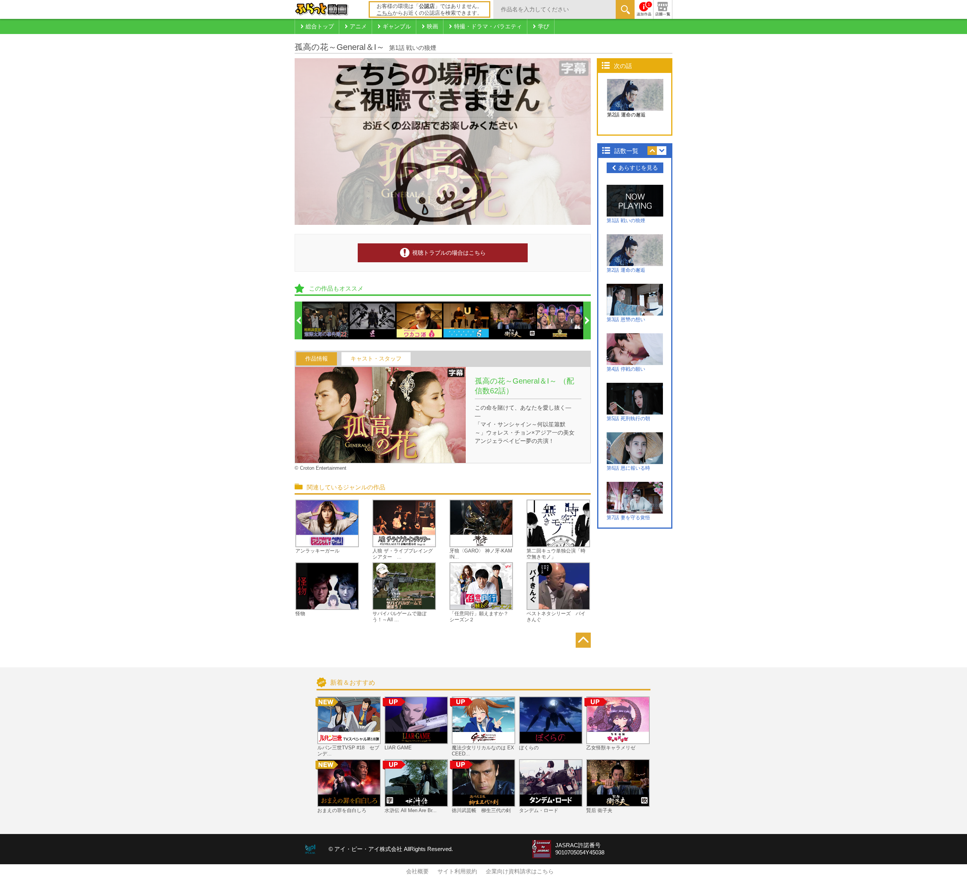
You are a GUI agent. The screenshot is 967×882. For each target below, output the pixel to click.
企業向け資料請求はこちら (520, 871)
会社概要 (417, 871)
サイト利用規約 (457, 871)
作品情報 (316, 359)
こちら (384, 13)
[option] (326, 320)
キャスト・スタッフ (376, 359)
